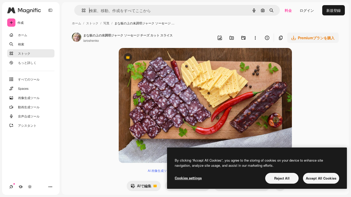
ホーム (76, 23)
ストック (92, 23)
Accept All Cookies (321, 178)
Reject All (282, 178)
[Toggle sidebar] (50, 10)
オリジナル (154, 58)
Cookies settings (188, 177)
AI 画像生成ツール (160, 170)
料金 (288, 10)
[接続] (11, 187)
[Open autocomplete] (82, 10)
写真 (106, 23)
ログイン (307, 10)
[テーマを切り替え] (30, 187)
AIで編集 (141, 187)
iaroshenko (91, 40)
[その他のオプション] (255, 38)
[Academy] (20, 187)
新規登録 (333, 10)
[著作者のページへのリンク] (76, 38)
